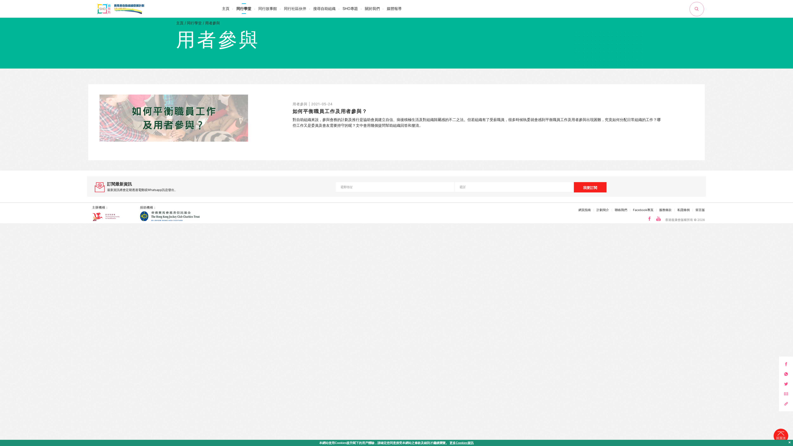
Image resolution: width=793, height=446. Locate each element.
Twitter (786, 384)
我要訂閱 (590, 188)
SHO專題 (350, 8)
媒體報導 (394, 8)
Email (786, 393)
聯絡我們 (621, 210)
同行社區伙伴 (295, 8)
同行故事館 (267, 8)
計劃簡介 (603, 210)
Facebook (786, 364)
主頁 (225, 8)
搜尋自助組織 (324, 8)
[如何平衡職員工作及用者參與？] (397, 118)
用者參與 (212, 23)
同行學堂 (243, 8)
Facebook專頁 (643, 210)
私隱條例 (683, 210)
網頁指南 (584, 210)
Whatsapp (786, 374)
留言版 (700, 210)
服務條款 (665, 210)
